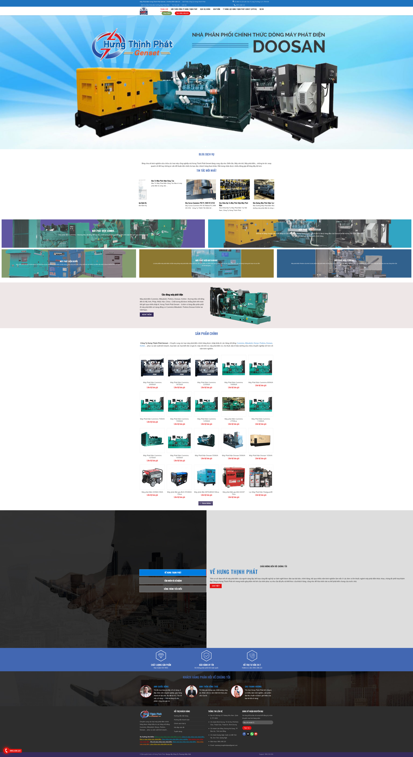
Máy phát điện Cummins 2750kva (234, 420)
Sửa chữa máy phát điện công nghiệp (175, 739)
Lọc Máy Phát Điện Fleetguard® (260, 492)
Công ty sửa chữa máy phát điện (193, 737)
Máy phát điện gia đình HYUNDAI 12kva (179, 493)
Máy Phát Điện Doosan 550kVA (206, 455)
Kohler (142, 346)
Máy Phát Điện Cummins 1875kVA (179, 383)
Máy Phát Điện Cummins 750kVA (152, 419)
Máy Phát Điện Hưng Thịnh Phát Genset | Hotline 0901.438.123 (160, 2)
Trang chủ (164, 9)
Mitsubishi (249, 343)
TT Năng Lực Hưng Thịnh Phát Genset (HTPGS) (240, 9)
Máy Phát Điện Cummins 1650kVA (179, 456)
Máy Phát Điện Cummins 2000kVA (152, 383)
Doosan (269, 343)
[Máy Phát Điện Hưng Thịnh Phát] (148, 11)
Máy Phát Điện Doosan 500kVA (233, 455)
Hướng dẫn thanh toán (182, 720)
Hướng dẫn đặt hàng (181, 716)
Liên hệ (184, 5)
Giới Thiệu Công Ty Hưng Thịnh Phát (193, 2)
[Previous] (11, 82)
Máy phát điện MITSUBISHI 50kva (206, 492)
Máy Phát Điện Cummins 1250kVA (206, 420)
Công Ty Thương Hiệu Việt (182, 754)
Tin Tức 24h (175, 5)
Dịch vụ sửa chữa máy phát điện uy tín (168, 737)
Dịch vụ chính (205, 9)
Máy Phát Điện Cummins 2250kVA (206, 383)
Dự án (262, 9)
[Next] (402, 82)
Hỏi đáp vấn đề (179, 727)
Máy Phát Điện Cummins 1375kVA (152, 456)
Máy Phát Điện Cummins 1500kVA (179, 420)
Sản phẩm (216, 9)
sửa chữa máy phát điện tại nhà (161, 744)
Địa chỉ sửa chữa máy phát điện (161, 742)
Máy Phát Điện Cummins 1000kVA (233, 383)
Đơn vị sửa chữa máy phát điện (150, 739)
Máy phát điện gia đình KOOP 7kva (234, 493)
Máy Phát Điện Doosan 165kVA (260, 455)
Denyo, (256, 343)
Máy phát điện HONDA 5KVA (152, 492)
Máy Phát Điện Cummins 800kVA (260, 382)
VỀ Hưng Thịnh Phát (234, 571)
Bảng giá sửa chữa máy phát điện (184, 742)
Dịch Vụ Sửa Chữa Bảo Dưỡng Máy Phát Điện (155, 5)
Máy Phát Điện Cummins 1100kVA (261, 420)
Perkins (262, 343)
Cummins (240, 343)
